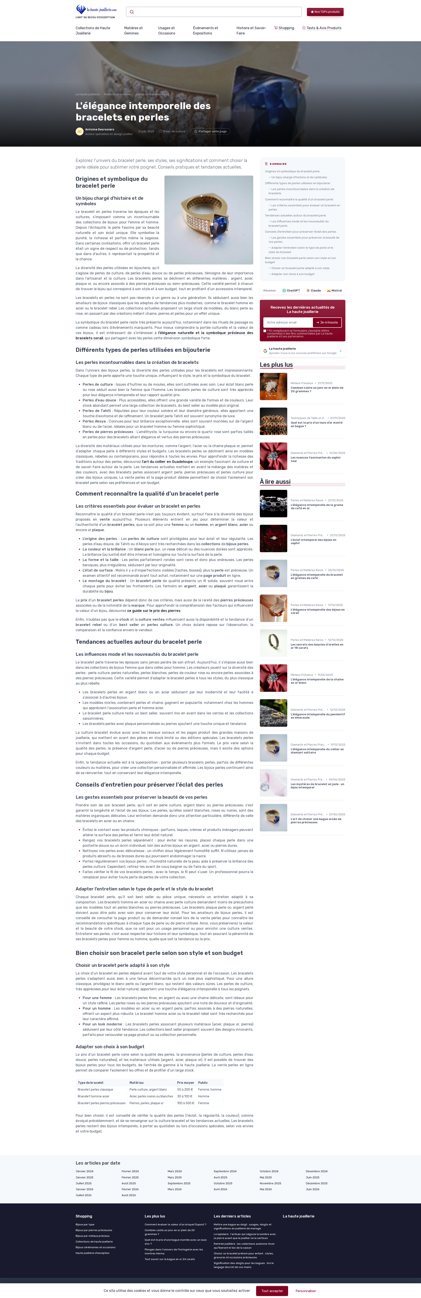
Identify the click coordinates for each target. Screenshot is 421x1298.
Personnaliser (306, 1291)
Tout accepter (272, 1291)
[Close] (290, 637)
